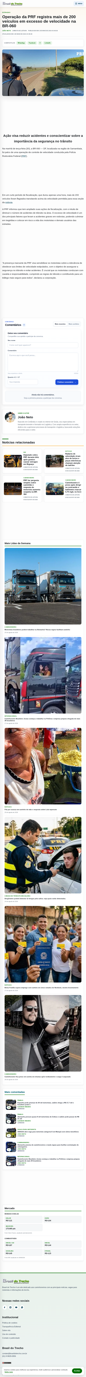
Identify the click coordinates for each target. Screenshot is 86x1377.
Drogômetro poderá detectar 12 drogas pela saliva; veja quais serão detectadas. (35, 898)
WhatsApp (21, 43)
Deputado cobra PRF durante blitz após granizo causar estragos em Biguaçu (31, 459)
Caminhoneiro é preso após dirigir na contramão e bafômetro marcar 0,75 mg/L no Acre (73, 487)
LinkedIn (48, 43)
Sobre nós (6, 1330)
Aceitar (77, 1371)
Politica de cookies (9, 1323)
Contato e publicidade (11, 1338)
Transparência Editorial (11, 1326)
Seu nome (11, 340)
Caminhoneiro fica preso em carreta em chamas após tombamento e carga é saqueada (38, 1077)
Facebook (32, 43)
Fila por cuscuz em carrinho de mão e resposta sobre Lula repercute (31, 809)
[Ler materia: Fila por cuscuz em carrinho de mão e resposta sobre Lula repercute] (43, 766)
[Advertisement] (43, 114)
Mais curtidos (74, 324)
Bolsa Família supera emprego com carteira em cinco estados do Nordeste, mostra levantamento (41, 988)
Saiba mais (9, 1372)
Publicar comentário (66, 382)
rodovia (8, 202)
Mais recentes (60, 324)
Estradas (6, 12)
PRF (24, 156)
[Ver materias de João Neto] (10, 421)
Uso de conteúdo (9, 1334)
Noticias (68, 451)
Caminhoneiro (28, 477)
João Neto (6, 30)
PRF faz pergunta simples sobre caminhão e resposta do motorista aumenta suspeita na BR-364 (31, 487)
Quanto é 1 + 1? (14, 377)
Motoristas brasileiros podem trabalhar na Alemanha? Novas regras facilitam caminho (37, 630)
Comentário (12, 350)
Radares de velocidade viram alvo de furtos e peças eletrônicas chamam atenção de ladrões (73, 459)
